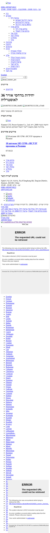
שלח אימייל (5, 218)
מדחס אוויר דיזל (21, 29)
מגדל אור (14, 33)
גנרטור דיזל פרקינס (22, 22)
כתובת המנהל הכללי (18, 57)
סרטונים (9, 46)
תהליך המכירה (16, 51)
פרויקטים (9, 89)
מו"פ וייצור (14, 64)
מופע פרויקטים (11, 68)
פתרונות (9, 42)
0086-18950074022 (8, 187)
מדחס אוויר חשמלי (22, 31)
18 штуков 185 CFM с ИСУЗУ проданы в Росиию (21, 144)
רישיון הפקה (15, 66)
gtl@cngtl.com (6, 190)
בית (7, 13)
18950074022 (6, 220)
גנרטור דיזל (15, 18)
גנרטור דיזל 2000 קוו (19, 211)
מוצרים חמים (9, 204)
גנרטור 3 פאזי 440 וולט (9, 209)
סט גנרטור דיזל (41, 209)
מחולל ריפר (15, 35)
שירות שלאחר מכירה (18, 53)
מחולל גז (14, 38)
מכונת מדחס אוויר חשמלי (37, 211)
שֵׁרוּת (8, 49)
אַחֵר (12, 40)
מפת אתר (4, 207)
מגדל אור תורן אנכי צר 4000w (6, 212)
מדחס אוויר (15, 27)
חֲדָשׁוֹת (8, 44)
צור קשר (9, 71)
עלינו (7, 55)
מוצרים (8, 16)
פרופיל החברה (16, 62)
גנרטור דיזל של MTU (23, 24)
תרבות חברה (15, 60)
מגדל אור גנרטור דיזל (27, 209)
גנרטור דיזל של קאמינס (24, 20)
